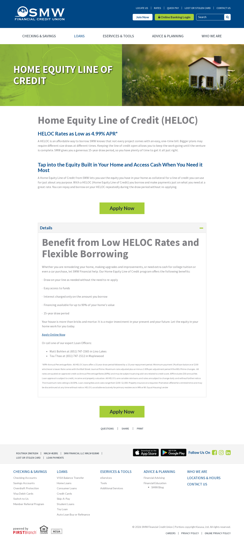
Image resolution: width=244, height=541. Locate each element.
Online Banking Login (175, 17)
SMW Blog (157, 487)
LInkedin (228, 452)
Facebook (214, 452)
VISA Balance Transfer (70, 477)
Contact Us (224, 8)
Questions (107, 428)
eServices (106, 477)
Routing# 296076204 (27, 453)
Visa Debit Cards (23, 493)
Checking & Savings (39, 36)
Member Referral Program (28, 504)
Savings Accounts (24, 483)
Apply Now (122, 208)
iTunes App (146, 452)
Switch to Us (21, 498)
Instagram (221, 452)
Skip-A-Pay (63, 498)
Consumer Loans (67, 488)
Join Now (142, 17)
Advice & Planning (168, 36)
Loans (79, 36)
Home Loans (64, 483)
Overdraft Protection (26, 488)
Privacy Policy (190, 533)
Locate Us (142, 8)
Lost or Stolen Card (198, 8)
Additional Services (111, 488)
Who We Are (212, 36)
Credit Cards (64, 493)
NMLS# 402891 (51, 453)
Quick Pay (173, 8)
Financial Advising (154, 477)
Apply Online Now (53, 334)
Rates (157, 8)
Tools (103, 483)
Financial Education (155, 483)
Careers (170, 533)
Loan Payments (55, 458)
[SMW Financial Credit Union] (39, 13)
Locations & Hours (204, 478)
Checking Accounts (25, 477)
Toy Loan (62, 509)
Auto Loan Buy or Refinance (73, 514)
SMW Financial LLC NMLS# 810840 (81, 453)
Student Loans (65, 504)
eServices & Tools (118, 36)
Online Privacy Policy (218, 533)
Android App (174, 452)
